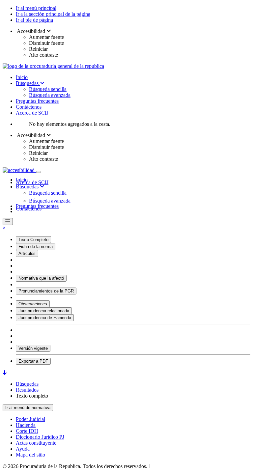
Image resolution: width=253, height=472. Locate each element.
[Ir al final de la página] (5, 372)
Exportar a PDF (33, 361)
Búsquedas (28, 83)
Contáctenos (29, 107)
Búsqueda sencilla (48, 89)
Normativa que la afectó (41, 278)
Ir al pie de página (34, 20)
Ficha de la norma (35, 246)
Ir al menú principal (36, 8)
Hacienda (26, 425)
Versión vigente (33, 348)
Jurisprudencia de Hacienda (44, 317)
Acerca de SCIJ (32, 113)
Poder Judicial (30, 419)
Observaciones (32, 303)
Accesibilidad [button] (31, 31)
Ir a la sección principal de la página (53, 14)
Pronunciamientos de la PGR (46, 291)
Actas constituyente (36, 443)
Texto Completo (33, 239)
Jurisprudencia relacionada (43, 310)
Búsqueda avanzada (49, 95)
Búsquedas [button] (28, 186)
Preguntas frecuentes (37, 101)
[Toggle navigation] (38, 172)
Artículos (27, 253)
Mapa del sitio (30, 455)
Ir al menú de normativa (27, 407)
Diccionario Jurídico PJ (40, 437)
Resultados (27, 390)
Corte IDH (27, 431)
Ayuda (23, 449)
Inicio (22, 77)
